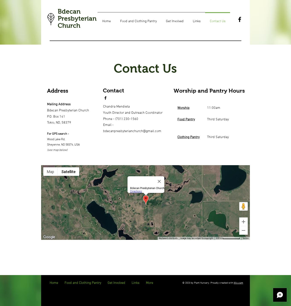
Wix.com (238, 282)
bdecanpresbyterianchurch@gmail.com (132, 131)
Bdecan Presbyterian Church (77, 18)
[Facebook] (239, 19)
